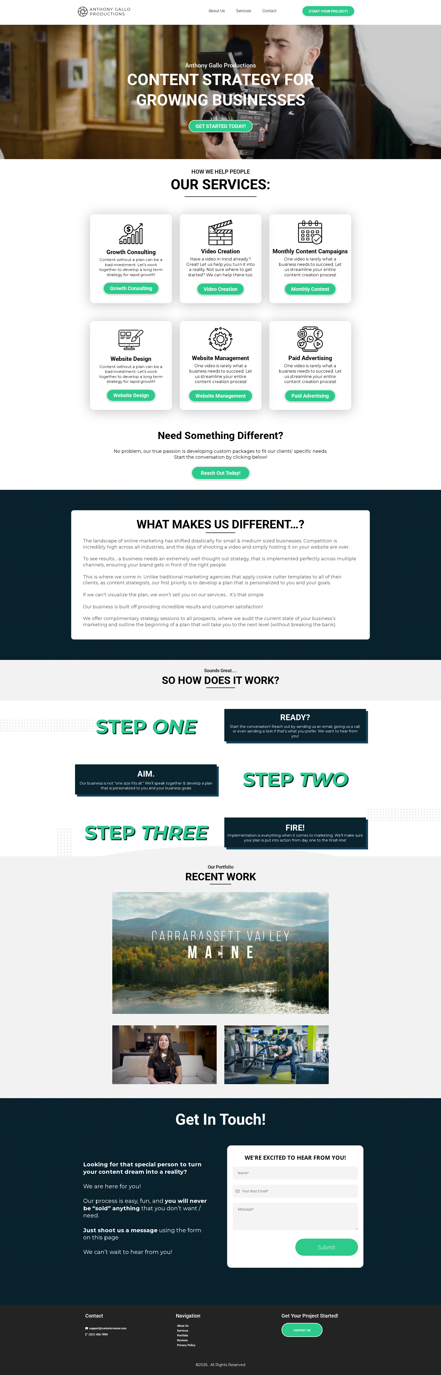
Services (243, 10)
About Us (217, 10)
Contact (269, 10)
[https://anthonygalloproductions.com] (106, 11)
